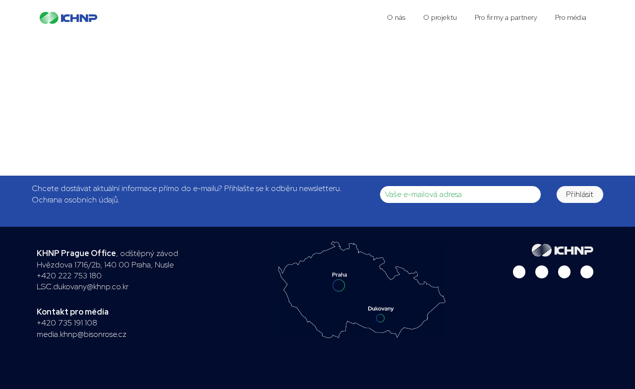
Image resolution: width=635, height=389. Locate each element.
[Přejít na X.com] (541, 271)
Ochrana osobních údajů (75, 199)
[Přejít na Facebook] (564, 271)
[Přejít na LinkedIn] (519, 271)
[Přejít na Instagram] (586, 271)
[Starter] (68, 18)
